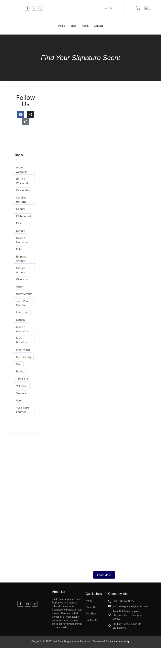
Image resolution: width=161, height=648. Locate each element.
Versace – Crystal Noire (111, 371)
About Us (91, 607)
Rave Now (61, 199)
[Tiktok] (40, 8)
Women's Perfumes (63, 194)
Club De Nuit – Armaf (72, 233)
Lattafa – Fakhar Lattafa (105, 268)
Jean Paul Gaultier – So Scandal (82, 509)
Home (61, 25)
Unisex (144, 229)
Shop (73, 25)
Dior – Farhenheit (128, 337)
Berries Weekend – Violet (76, 406)
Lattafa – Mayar (66, 268)
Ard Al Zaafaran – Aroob (75, 544)
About (85, 25)
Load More (104, 575)
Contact (98, 25)
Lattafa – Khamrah (69, 371)
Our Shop (91, 613)
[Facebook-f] (27, 8)
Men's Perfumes (103, 229)
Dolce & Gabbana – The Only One (84, 475)
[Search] (129, 8)
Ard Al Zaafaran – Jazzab (118, 233)
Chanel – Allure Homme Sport (81, 337)
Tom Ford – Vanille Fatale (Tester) (85, 302)
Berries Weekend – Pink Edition (82, 440)
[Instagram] (34, 8)
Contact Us (92, 620)
